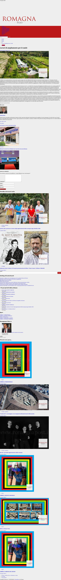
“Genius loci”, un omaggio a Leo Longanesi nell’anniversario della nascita (17, 413)
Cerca (1, 271)
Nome (1, 183)
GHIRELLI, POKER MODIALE (5, 314)
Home (3, 26)
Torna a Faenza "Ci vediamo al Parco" (8, 308)
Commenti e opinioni (5, 28)
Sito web (1, 187)
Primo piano (4, 27)
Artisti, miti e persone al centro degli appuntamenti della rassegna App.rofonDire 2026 (20, 228)
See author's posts (3, 121)
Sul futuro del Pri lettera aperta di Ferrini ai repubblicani (10, 279)
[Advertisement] (30, 8)
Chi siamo (3, 33)
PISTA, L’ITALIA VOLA (6, 298)
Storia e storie (4, 31)
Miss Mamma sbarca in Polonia (5, 280)
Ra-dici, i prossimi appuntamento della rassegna (11, 452)
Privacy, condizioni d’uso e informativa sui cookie (10, 575)
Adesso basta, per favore (4, 281)
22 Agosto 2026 (3, 497)
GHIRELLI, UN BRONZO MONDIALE (8, 294)
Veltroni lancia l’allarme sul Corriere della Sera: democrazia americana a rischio (14, 282)
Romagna (3, 45)
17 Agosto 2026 (3, 230)
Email (1, 185)
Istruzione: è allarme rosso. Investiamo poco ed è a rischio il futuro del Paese (14, 278)
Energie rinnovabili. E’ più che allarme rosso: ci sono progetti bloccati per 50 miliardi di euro (17, 285)
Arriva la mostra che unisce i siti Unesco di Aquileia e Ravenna (13, 300)
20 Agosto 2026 (3, 573)
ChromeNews (17, 579)
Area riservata (4, 577)
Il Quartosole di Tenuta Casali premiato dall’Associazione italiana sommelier (14, 284)
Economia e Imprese (5, 30)
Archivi (1, 336)
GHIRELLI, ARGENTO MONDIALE (8, 304)
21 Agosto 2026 (3, 530)
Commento (2, 181)
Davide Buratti (2, 50)
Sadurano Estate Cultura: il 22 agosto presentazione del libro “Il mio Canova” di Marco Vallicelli (22, 268)
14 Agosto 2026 (3, 270)
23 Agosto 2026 (3, 383)
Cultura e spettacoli (5, 29)
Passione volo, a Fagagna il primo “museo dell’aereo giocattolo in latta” (13, 283)
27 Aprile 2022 (7, 50)
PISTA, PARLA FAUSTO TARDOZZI (8, 290)
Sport (3, 34)
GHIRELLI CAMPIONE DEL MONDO (8, 292)
